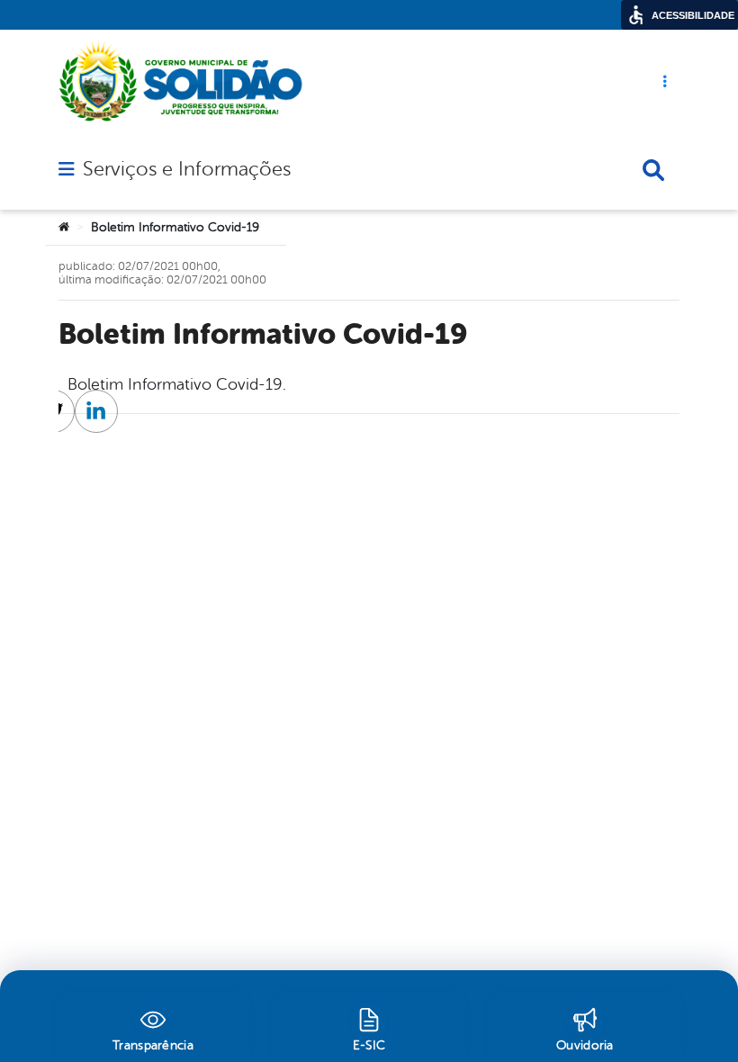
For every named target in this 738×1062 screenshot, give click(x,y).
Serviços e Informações (187, 169)
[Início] (63, 228)
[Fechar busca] (653, 170)
